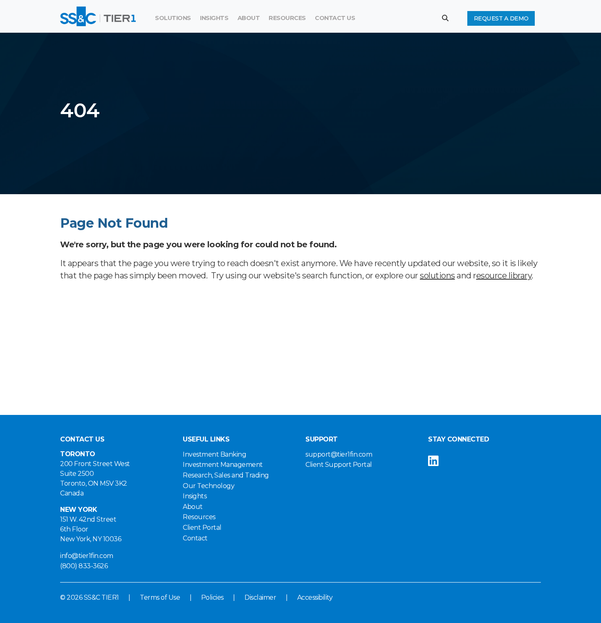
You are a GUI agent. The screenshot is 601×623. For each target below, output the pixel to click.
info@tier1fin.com (86, 556)
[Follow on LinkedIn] (440, 461)
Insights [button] (214, 18)
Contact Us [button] (335, 18)
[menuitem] (287, 18)
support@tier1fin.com (338, 454)
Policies (212, 597)
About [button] (249, 18)
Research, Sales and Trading (226, 475)
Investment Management (223, 464)
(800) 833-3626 (84, 566)
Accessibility (315, 597)
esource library (504, 275)
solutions (437, 275)
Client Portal (202, 527)
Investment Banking (214, 454)
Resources (287, 18)
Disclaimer (260, 597)
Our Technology (208, 486)
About (193, 507)
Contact (195, 538)
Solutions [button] (173, 18)
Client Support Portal (338, 464)
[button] (448, 18)
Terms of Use (160, 597)
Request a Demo (501, 18)
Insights (194, 496)
